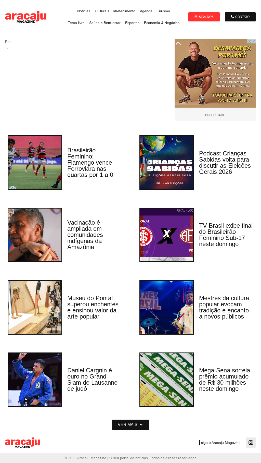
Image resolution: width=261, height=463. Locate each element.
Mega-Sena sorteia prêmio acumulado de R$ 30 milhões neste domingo (224, 379)
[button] (130, 425)
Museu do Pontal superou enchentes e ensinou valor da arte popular (93, 307)
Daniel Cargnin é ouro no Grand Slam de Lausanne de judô (92, 379)
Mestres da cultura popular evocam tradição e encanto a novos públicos (224, 307)
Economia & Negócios (161, 23)
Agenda (146, 11)
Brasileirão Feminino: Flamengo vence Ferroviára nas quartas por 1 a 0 (90, 162)
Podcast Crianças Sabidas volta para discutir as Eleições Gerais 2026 (225, 162)
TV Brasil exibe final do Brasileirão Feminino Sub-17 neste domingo (226, 234)
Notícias (83, 11)
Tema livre (76, 23)
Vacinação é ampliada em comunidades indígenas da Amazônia (85, 234)
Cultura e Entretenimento (115, 11)
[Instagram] (251, 442)
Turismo (163, 11)
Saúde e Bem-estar (105, 23)
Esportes (132, 23)
